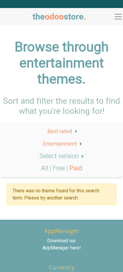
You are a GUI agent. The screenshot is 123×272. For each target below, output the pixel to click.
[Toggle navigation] (118, 17)
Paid (75, 168)
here (74, 248)
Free (59, 168)
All (45, 168)
